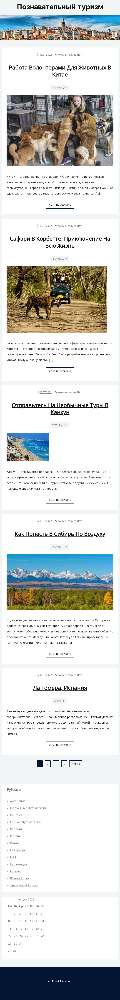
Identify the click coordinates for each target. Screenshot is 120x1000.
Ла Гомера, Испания (60, 687)
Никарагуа (17, 850)
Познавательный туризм (60, 7)
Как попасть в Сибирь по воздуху (60, 533)
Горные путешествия (25, 822)
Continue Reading (61, 206)
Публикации (59, 87)
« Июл (12, 951)
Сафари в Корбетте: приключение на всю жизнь (60, 242)
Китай (14, 843)
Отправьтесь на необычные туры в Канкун (60, 408)
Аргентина (17, 801)
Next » (75, 764)
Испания (59, 700)
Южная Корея (19, 878)
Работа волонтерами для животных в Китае (60, 71)
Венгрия (16, 815)
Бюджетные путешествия (28, 808)
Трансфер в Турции (24, 885)
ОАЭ (13, 857)
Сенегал (15, 871)
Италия (15, 836)
